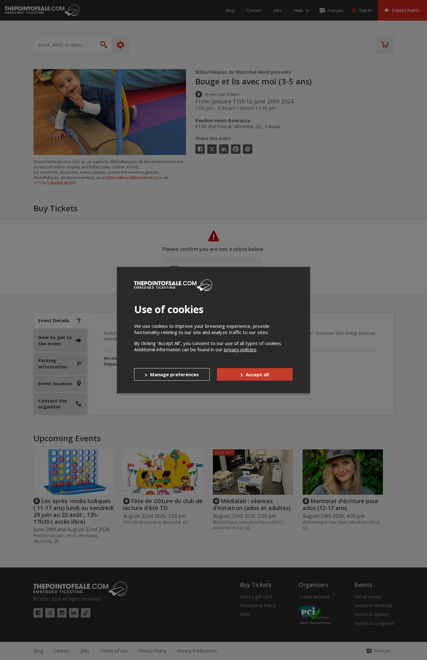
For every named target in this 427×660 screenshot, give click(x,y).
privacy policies (240, 349)
